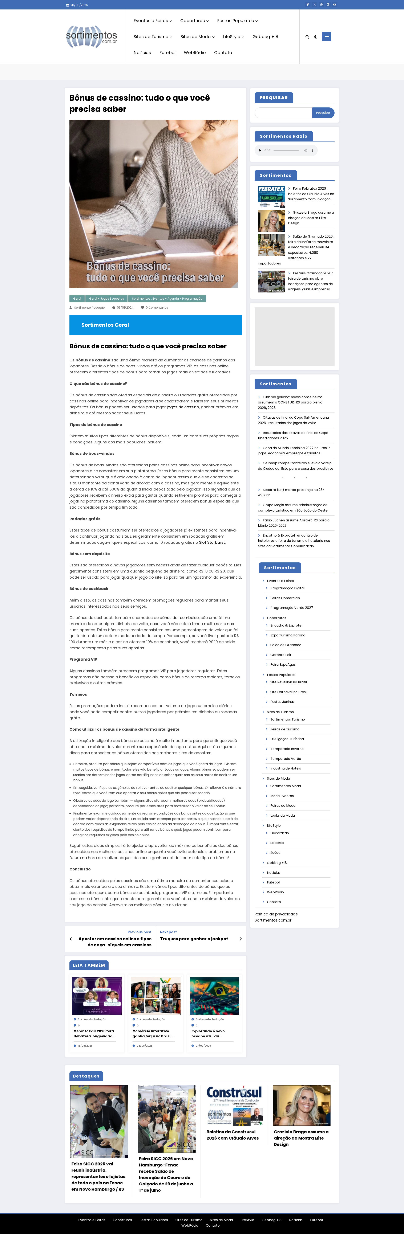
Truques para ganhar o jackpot (194, 939)
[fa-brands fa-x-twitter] (314, 4)
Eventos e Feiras (151, 21)
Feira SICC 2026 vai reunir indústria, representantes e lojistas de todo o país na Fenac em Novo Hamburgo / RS (98, 1176)
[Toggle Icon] (326, 36)
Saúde (275, 852)
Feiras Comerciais (285, 598)
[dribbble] (321, 4)
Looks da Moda (282, 815)
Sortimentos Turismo (287, 719)
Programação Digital (287, 588)
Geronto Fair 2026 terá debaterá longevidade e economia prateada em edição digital (94, 1034)
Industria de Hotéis (285, 768)
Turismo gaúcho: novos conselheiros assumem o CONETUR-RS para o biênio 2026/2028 (290, 402)
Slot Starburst (212, 542)
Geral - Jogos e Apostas (106, 298)
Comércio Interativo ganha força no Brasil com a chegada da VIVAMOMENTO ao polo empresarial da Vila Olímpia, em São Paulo (153, 1034)
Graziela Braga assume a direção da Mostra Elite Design (311, 218)
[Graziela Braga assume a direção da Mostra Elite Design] (271, 221)
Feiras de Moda (282, 805)
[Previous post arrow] (70, 939)
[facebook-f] (307, 4)
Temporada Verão (285, 758)
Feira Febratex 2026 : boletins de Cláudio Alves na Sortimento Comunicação (311, 194)
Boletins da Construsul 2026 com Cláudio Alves (232, 1135)
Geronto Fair (280, 654)
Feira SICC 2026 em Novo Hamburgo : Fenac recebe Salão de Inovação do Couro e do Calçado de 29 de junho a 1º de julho (165, 1174)
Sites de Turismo (151, 37)
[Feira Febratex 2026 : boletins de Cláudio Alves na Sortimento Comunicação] (271, 197)
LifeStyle (231, 37)
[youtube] (334, 4)
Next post (168, 932)
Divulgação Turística (287, 739)
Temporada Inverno (287, 748)
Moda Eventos (282, 795)
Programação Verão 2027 (291, 607)
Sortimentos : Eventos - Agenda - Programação (167, 298)
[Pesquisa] (307, 36)
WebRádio (195, 53)
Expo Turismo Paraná (287, 635)
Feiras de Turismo (284, 729)
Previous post (140, 932)
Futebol (167, 53)
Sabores (277, 842)
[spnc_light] (315, 36)
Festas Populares (235, 21)
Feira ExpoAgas (283, 664)
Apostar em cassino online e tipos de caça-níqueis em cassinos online (115, 942)
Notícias (142, 53)
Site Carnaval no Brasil (288, 692)
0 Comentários (157, 307)
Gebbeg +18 (265, 37)
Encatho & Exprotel (286, 625)
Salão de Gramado (285, 645)
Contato (223, 53)
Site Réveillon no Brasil (288, 682)
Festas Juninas (282, 701)
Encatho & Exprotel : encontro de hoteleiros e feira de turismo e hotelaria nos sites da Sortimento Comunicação (294, 541)
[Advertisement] (295, 336)
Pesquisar (323, 113)
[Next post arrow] (240, 939)
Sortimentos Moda (285, 786)
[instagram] (328, 4)
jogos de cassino (183, 407)
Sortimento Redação (89, 307)
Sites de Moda (196, 37)
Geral (77, 298)
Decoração (279, 833)
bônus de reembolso (179, 617)
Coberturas (192, 21)
